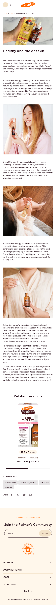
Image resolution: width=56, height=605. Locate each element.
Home (5, 13)
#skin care (44, 482)
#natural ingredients (28, 482)
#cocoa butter (10, 482)
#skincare (8, 487)
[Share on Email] (30, 495)
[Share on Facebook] (11, 495)
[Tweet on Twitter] (18, 495)
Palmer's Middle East (23, 599)
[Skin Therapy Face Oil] (28, 425)
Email (10, 533)
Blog (11, 13)
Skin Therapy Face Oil (28, 461)
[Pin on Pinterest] (24, 495)
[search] (11, 5)
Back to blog (11, 477)
